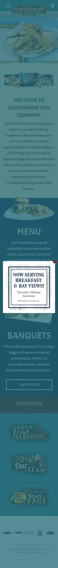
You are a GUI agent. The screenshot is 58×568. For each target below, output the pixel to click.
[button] (55, 261)
